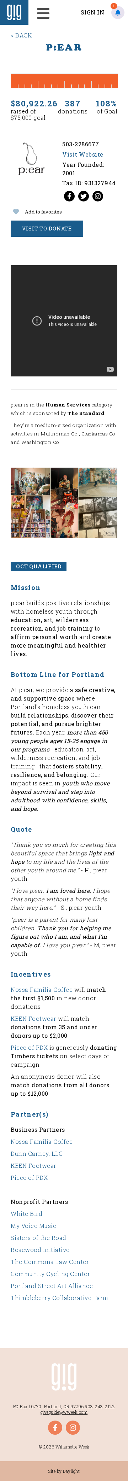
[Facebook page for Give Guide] (69, 196)
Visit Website (82, 154)
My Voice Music (33, 1225)
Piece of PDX (30, 1047)
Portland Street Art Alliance (52, 1285)
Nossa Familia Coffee (42, 989)
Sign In (93, 12)
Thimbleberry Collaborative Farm (59, 1297)
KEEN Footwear (34, 1018)
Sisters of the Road (38, 1237)
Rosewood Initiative (40, 1249)
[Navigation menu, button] (41, 12)
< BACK (21, 35)
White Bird (26, 1213)
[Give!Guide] (14, 12)
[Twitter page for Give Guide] (83, 196)
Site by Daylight (64, 1471)
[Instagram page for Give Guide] (97, 196)
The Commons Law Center (50, 1261)
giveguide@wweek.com (64, 1412)
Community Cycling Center (50, 1273)
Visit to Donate (47, 228)
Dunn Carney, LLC (37, 1153)
